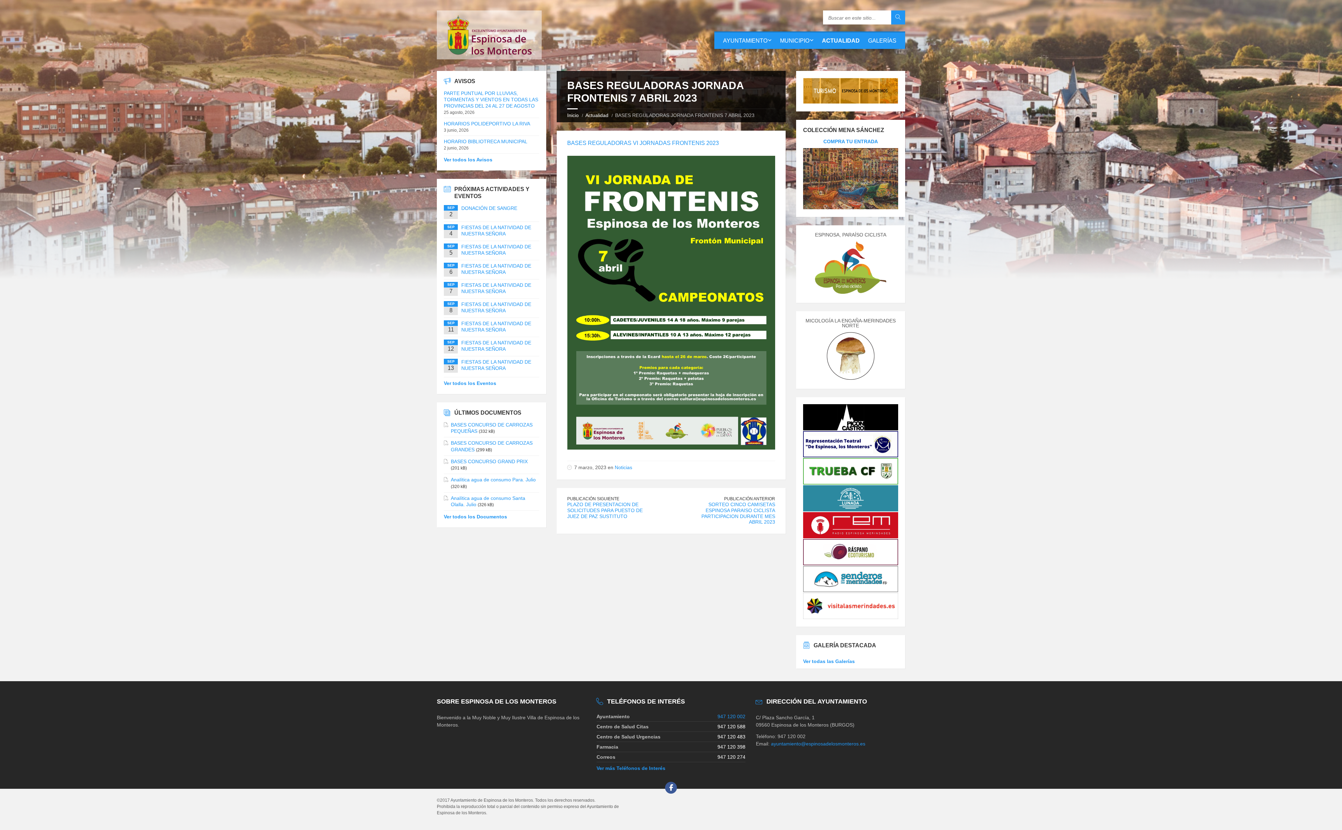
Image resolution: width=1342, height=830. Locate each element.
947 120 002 (731, 716)
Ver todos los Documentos (475, 516)
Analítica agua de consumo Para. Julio (493, 479)
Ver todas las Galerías (829, 661)
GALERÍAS (882, 41)
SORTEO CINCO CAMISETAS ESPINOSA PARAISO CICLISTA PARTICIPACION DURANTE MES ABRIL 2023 (738, 513)
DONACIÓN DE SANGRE (489, 208)
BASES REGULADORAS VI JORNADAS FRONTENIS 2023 (643, 143)
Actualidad (596, 115)
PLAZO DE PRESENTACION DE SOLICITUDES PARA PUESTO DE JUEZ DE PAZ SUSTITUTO (605, 510)
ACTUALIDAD (841, 41)
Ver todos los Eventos (470, 383)
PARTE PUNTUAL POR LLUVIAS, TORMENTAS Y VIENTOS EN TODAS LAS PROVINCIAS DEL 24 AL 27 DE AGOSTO (491, 99)
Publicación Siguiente (593, 498)
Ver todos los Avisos (468, 159)
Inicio (573, 115)
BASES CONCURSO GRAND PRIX (489, 461)
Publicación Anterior (749, 498)
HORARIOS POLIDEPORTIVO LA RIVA (487, 123)
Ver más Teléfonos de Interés (631, 768)
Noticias (623, 467)
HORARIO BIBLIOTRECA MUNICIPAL (485, 141)
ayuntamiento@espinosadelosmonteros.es (818, 744)
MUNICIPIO (794, 41)
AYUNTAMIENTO (745, 41)
